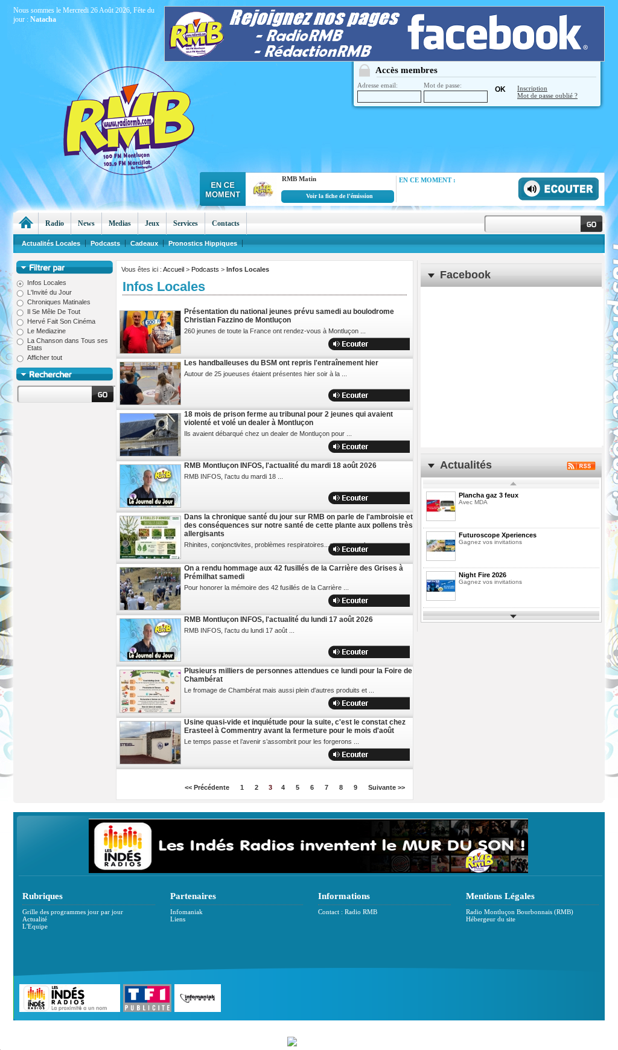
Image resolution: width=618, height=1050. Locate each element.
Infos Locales (46, 282)
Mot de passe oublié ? (547, 95)
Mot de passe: (443, 85)
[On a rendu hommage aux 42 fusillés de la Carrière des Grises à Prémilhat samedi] (150, 588)
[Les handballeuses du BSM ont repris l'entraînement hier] (150, 383)
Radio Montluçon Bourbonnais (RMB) (519, 911)
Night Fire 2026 (482, 574)
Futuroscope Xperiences (498, 535)
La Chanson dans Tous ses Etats (67, 344)
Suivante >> (386, 787)
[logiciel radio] (309, 1040)
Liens (177, 919)
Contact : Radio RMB (347, 911)
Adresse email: (377, 85)
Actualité (34, 919)
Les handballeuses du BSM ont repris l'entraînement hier (281, 363)
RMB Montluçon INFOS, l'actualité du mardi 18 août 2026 (280, 465)
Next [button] (513, 615)
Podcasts (205, 269)
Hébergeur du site (490, 919)
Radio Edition (223, 1026)
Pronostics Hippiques (202, 243)
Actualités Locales (51, 243)
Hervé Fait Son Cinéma (61, 321)
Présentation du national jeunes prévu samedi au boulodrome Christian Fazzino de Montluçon (289, 315)
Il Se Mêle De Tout (53, 311)
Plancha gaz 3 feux (488, 495)
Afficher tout (44, 357)
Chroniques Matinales (59, 302)
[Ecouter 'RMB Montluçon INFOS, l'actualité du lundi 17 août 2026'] (376, 652)
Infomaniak (186, 911)
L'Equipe (35, 926)
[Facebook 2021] (384, 58)
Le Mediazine (46, 331)
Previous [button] (513, 483)
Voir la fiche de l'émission (339, 196)
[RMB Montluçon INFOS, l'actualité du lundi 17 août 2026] (150, 640)
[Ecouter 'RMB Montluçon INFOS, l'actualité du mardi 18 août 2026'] (376, 498)
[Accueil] (25, 223)
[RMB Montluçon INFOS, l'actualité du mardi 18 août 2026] (150, 486)
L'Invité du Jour (49, 292)
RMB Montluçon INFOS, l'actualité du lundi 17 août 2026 (278, 619)
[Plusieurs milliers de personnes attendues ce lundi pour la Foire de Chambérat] (150, 691)
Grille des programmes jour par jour (72, 911)
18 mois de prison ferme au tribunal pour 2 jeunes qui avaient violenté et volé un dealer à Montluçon (288, 418)
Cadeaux (144, 243)
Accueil (173, 269)
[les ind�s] (308, 870)
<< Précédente (207, 787)
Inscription (532, 88)
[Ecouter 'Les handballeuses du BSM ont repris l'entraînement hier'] (376, 395)
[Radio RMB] (179, 97)
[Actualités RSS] (581, 467)
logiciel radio (437, 1026)
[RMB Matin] (261, 201)
